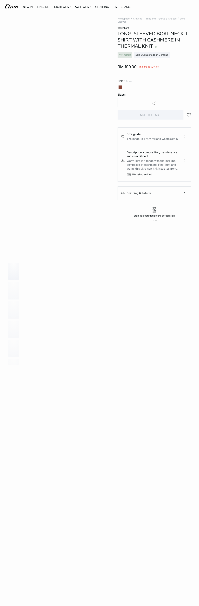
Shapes (172, 18)
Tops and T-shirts (155, 18)
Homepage (124, 18)
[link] (28, 7)
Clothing (137, 18)
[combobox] (154, 102)
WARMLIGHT (123, 27)
